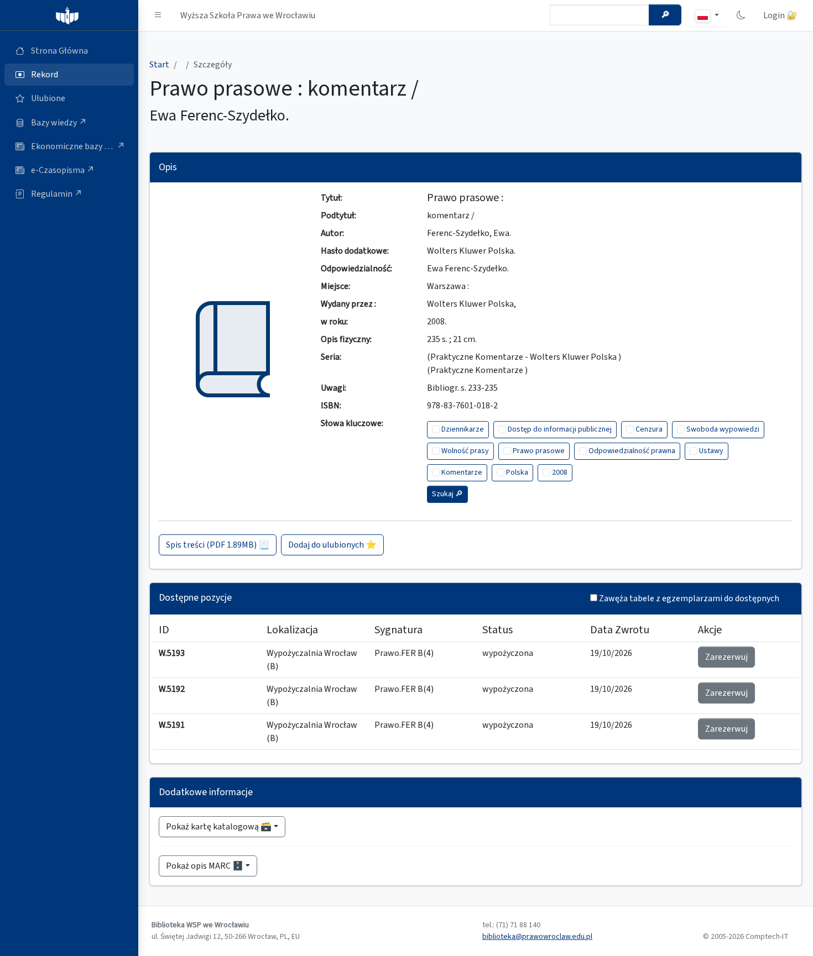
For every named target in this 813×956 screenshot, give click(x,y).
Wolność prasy (465, 450)
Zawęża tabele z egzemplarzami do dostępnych (689, 598)
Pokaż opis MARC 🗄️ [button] (204, 866)
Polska (517, 472)
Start (159, 65)
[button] (158, 15)
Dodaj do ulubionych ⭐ (332, 545)
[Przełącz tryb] (741, 15)
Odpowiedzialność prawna (631, 450)
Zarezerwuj (726, 657)
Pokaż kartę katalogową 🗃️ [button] (219, 827)
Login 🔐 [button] (780, 15)
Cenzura (649, 429)
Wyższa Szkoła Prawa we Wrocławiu (247, 15)
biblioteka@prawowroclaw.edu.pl (537, 936)
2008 (559, 472)
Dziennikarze (462, 429)
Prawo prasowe (539, 450)
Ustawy (711, 450)
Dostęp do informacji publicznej (560, 429)
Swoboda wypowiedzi (722, 429)
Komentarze (461, 472)
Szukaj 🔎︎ (447, 494)
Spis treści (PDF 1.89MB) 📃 (217, 545)
